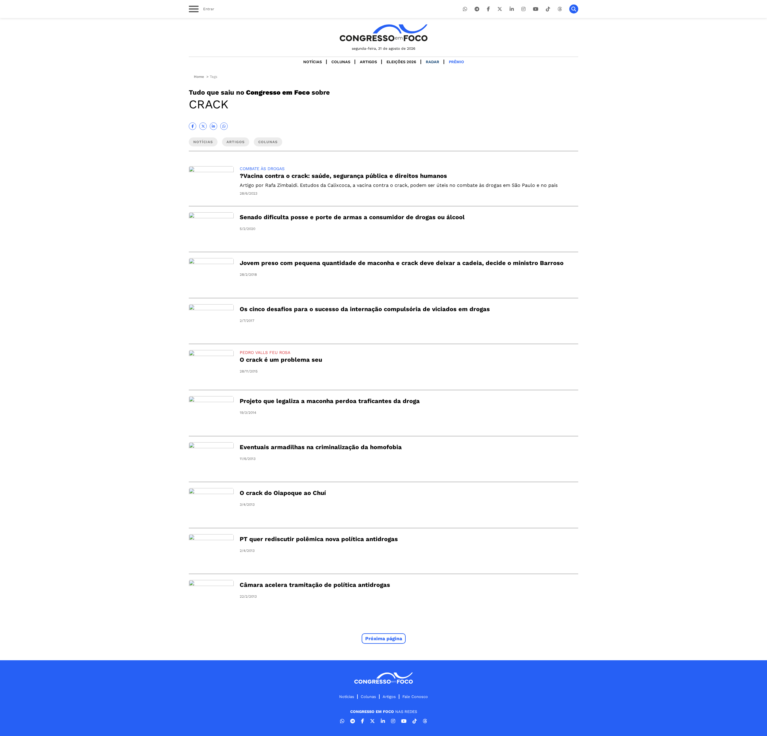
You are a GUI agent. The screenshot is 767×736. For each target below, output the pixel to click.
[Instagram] (523, 9)
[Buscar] (573, 8)
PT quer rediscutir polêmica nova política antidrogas (319, 539)
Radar (432, 62)
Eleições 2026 (401, 62)
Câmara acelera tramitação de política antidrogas (315, 584)
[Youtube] (535, 9)
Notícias (312, 62)
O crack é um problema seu (281, 359)
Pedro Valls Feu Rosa (265, 352)
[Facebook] (488, 9)
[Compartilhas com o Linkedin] (213, 126)
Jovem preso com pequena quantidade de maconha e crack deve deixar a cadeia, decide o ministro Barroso (402, 262)
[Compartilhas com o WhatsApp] (224, 126)
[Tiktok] (548, 9)
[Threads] (560, 9)
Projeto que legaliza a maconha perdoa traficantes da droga (330, 401)
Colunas (340, 62)
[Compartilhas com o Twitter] (203, 126)
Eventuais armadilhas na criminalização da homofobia (321, 447)
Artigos (368, 62)
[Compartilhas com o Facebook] (192, 126)
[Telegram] (477, 9)
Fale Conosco (415, 696)
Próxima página (383, 638)
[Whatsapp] (465, 9)
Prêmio (456, 62)
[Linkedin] (512, 9)
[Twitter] (499, 9)
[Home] (383, 33)
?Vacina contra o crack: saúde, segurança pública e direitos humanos (343, 175)
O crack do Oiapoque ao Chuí (283, 492)
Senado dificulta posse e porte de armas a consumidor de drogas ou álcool (352, 217)
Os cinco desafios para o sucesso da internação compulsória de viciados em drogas (365, 309)
